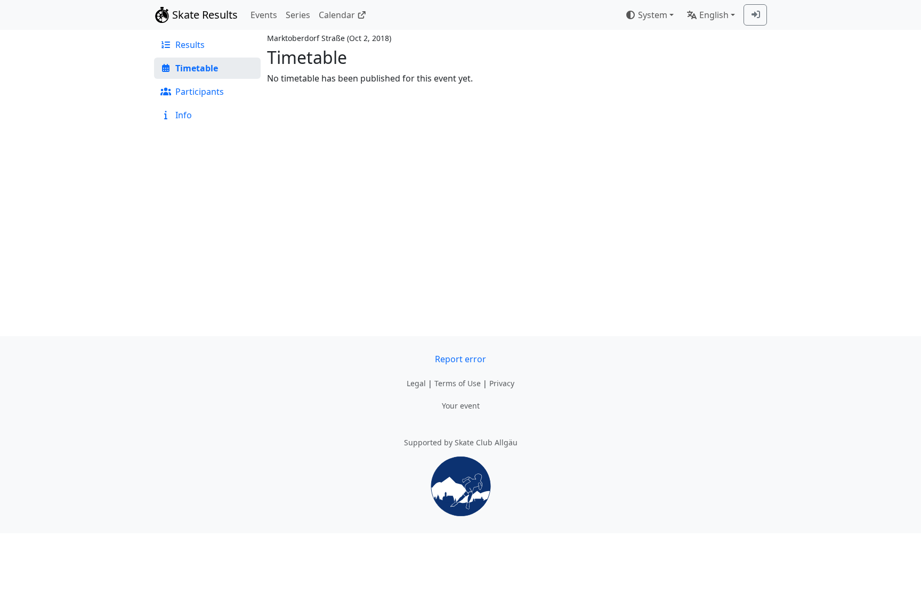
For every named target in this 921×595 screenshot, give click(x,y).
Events (264, 15)
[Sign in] (755, 15)
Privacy (501, 383)
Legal (416, 383)
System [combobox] (652, 15)
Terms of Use (457, 383)
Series (298, 15)
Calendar (337, 15)
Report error (460, 359)
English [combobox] (714, 15)
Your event (461, 406)
